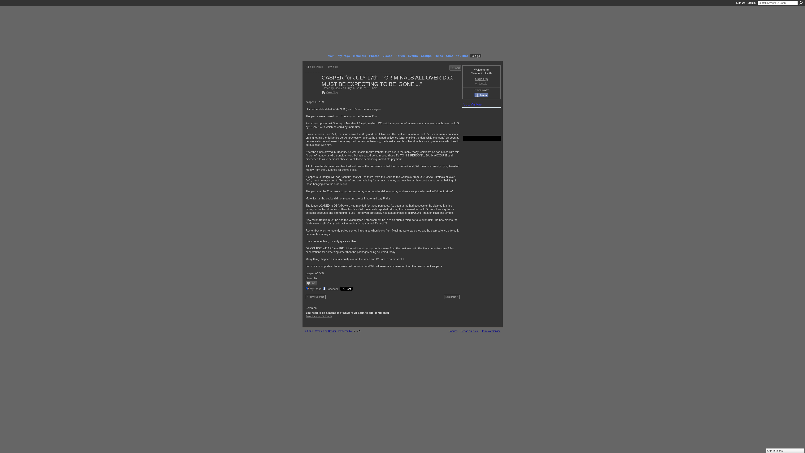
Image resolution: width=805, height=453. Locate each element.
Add (457, 67)
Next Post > (451, 296)
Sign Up (740, 2)
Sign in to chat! (775, 450)
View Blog (332, 92)
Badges (453, 331)
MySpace (315, 288)
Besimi (332, 331)
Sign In (752, 2)
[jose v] (312, 86)
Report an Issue (470, 331)
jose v (338, 88)
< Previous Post (315, 296)
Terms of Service (491, 331)
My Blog (333, 66)
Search (801, 3)
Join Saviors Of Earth (319, 316)
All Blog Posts (314, 66)
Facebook (333, 288)
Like (313, 283)
